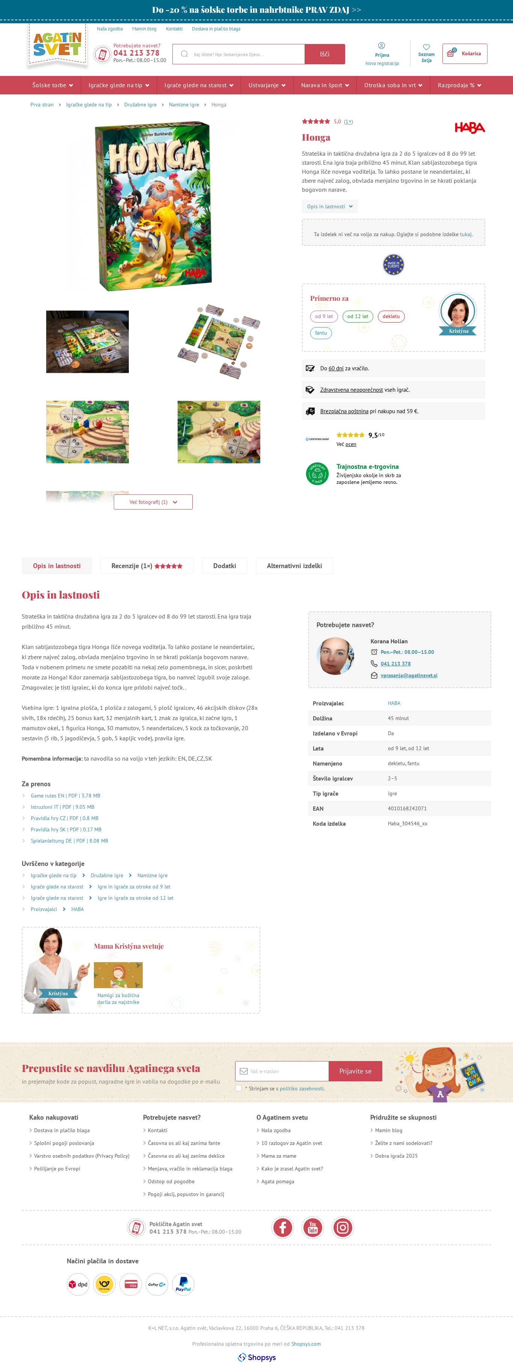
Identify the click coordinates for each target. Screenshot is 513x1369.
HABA (77, 909)
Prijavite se (355, 1071)
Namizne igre (184, 104)
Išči (325, 54)
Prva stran (42, 104)
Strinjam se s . (285, 1088)
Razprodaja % (457, 85)
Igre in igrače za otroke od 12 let (136, 897)
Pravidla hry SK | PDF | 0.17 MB (66, 829)
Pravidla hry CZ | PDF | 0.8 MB (64, 818)
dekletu (391, 316)
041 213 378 (136, 53)
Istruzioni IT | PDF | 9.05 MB (62, 807)
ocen (351, 444)
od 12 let (357, 316)
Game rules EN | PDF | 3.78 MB (65, 795)
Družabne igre (140, 104)
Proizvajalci (45, 909)
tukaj (466, 234)
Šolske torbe (50, 85)
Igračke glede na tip (116, 85)
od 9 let (324, 316)
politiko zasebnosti (302, 1088)
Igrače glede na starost (196, 85)
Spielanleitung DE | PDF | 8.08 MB (69, 840)
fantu (321, 332)
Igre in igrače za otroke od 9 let (134, 886)
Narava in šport (322, 85)
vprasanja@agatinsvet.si (409, 675)
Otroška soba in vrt (390, 85)
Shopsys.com (306, 1343)
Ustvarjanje (265, 85)
